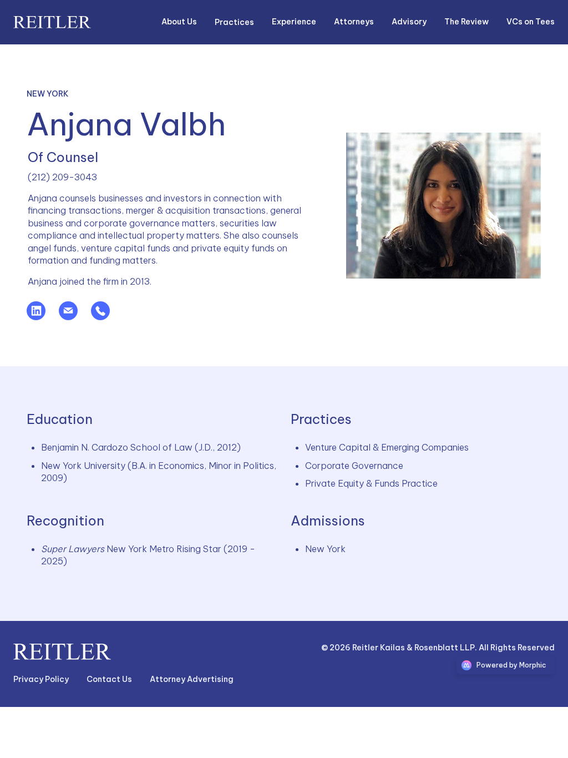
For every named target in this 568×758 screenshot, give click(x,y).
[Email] (75, 316)
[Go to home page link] (62, 652)
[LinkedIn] (43, 316)
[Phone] (107, 316)
